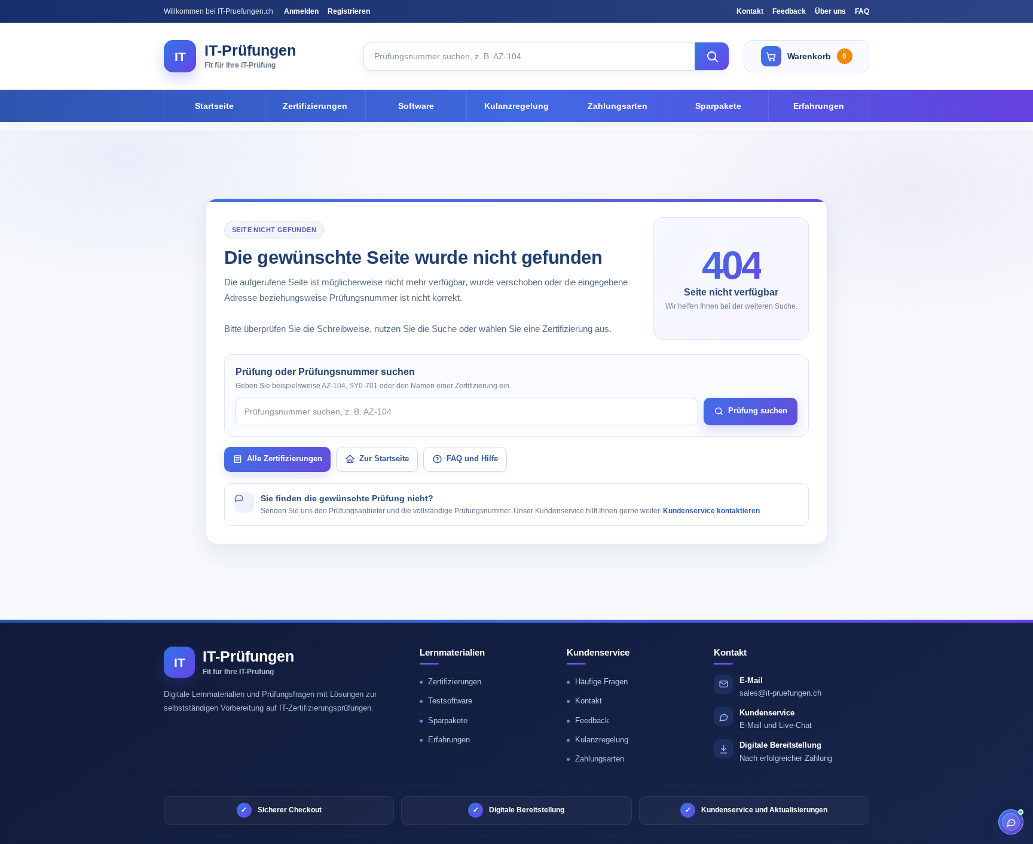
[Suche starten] (712, 56)
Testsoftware (450, 700)
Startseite (214, 106)
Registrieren (349, 11)
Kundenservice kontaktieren (711, 511)
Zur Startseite (384, 458)
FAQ (862, 11)
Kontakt (749, 11)
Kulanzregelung (516, 106)
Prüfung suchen (757, 410)
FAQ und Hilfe (472, 458)
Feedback (789, 11)
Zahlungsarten (617, 106)
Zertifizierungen (315, 106)
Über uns (830, 11)
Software (416, 106)
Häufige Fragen (601, 681)
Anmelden (301, 11)
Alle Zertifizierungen (284, 458)
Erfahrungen (818, 106)
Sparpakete (718, 106)
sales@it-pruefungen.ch (780, 692)
